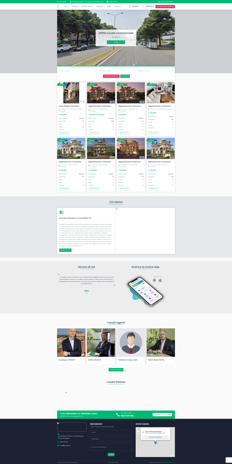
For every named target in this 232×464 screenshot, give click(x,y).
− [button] (138, 432)
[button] (67, 99)
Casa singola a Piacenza (69, 106)
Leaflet (172, 456)
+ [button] (138, 429)
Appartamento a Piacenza (100, 106)
